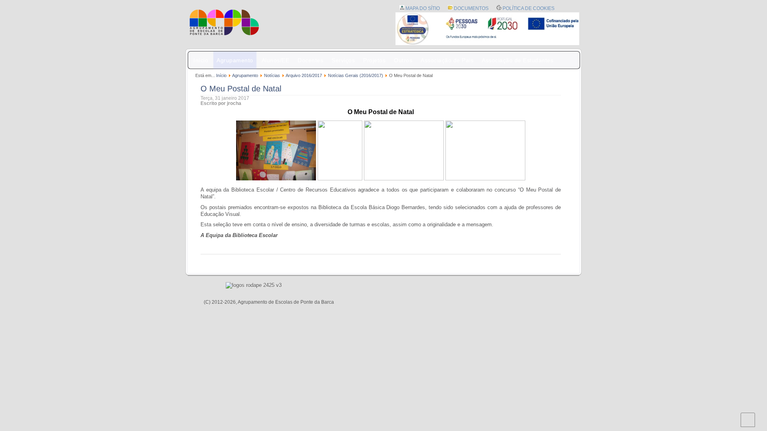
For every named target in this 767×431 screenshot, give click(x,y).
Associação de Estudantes (517, 60)
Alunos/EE (276, 60)
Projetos (374, 60)
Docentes (310, 60)
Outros (403, 60)
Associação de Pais (447, 60)
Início (200, 60)
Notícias (272, 75)
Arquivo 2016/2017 (304, 75)
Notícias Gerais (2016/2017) (355, 75)
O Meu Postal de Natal (241, 88)
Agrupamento (235, 60)
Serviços (343, 60)
